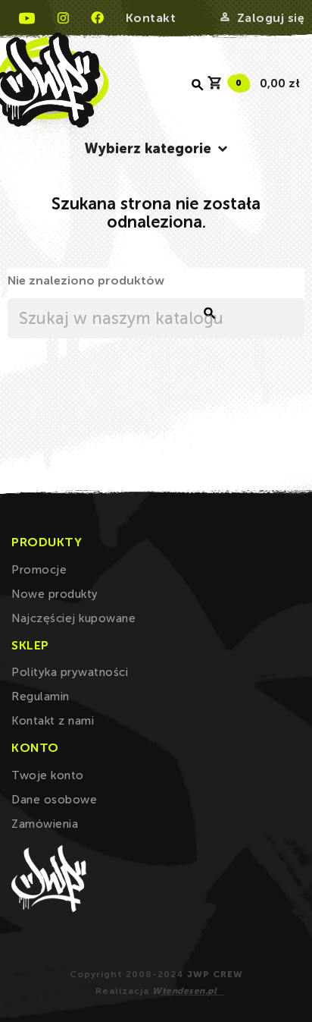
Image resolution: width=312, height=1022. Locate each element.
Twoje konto (47, 775)
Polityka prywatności (69, 672)
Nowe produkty (54, 594)
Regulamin (40, 696)
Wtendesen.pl (184, 991)
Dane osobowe (54, 800)
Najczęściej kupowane (73, 618)
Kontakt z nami (52, 721)
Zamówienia (44, 824)
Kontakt (151, 18)
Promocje (39, 570)
